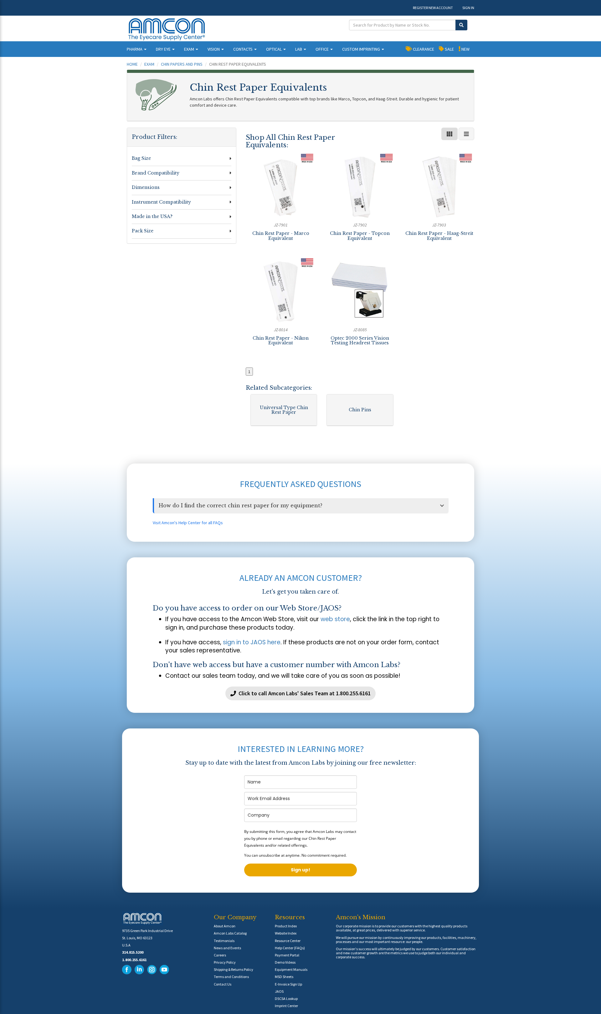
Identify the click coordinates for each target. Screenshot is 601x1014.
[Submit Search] (461, 25)
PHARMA (135, 49)
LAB (299, 49)
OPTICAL (274, 49)
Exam (149, 64)
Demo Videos (285, 962)
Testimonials (224, 940)
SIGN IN (468, 7)
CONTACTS (243, 49)
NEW (465, 49)
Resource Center (287, 940)
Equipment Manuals (291, 969)
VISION (214, 49)
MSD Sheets (284, 976)
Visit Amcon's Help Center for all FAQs (188, 522)
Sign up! (300, 870)
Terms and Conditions (231, 976)
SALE (449, 49)
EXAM (189, 49)
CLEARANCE (423, 49)
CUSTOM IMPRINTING (361, 49)
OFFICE (323, 49)
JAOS (279, 991)
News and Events (227, 948)
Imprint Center (286, 1005)
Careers (220, 955)
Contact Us (222, 984)
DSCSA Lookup (286, 998)
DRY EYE (164, 49)
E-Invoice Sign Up (288, 984)
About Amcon (224, 926)
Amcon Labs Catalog (230, 933)
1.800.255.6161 (134, 959)
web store (335, 619)
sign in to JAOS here (251, 642)
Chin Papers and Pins (182, 64)
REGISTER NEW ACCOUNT (433, 7)
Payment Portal (287, 955)
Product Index (286, 926)
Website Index (285, 933)
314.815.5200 (132, 952)
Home (132, 64)
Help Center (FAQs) (290, 948)
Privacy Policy (225, 962)
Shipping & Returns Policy (233, 969)
